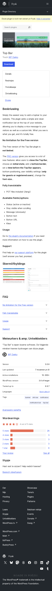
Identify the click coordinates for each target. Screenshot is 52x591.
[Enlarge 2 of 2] (46, 271)
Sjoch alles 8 (44, 392)
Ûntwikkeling (11, 93)
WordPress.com (11, 531)
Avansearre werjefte (12, 410)
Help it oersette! (43, 19)
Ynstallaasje (10, 87)
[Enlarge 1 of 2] (21, 271)
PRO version (12, 156)
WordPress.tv (10, 523)
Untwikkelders (9, 518)
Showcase (32, 488)
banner (28, 397)
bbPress (8, 540)
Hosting (6, 496)
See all (46, 453)
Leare (5, 509)
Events (30, 514)
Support (6, 329)
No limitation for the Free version (18, 305)
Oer (4, 488)
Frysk (11, 556)
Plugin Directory (9, 11)
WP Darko (13, 57)
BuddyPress (9, 545)
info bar (35, 397)
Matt (6, 536)
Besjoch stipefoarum (12, 472)
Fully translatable (10, 313)
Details (8, 74)
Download (8, 64)
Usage (5, 321)
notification (44, 397)
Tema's (30, 492)
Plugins (30, 496)
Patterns (31, 501)
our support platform (24, 252)
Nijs (4, 492)
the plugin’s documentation (21, 236)
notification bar (35, 403)
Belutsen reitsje (34, 509)
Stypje (8, 100)
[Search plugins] (29, 27)
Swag (31, 523)
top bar (45, 403)
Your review (8, 453)
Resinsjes (9, 80)
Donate (32, 518)
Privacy (6, 501)
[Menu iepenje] (48, 4)
